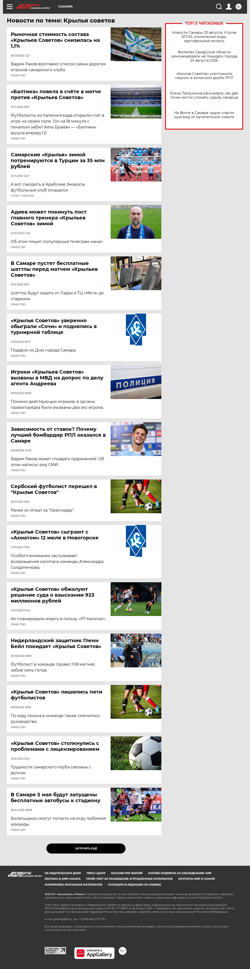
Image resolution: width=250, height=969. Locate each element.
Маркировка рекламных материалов (73, 884)
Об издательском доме (63, 873)
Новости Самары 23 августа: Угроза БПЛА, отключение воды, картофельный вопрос (204, 37)
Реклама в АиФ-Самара (63, 878)
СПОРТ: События (22, 196)
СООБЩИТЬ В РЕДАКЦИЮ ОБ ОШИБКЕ (134, 884)
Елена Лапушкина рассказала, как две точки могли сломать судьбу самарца (204, 95)
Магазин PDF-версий (126, 873)
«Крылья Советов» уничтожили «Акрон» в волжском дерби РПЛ (204, 76)
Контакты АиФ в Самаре (196, 878)
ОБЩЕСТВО (18, 75)
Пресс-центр (96, 873)
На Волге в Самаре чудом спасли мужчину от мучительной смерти (204, 115)
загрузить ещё (86, 848)
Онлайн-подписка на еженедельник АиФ (179, 873)
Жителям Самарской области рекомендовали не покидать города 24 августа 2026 (204, 56)
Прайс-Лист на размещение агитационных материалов (129, 878)
